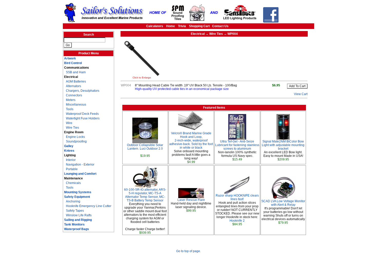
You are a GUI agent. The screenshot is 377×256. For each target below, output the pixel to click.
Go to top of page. (188, 251)
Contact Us (220, 26)
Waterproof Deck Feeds (82, 114)
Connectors (74, 95)
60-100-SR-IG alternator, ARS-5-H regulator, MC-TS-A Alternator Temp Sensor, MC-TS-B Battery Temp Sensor (145, 195)
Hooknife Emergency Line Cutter (88, 206)
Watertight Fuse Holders (83, 118)
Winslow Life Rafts (79, 215)
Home (170, 26)
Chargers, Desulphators (82, 91)
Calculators (154, 26)
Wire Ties (72, 127)
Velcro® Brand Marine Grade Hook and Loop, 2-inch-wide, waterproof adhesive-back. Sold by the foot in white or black (191, 140)
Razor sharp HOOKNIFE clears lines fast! (237, 197)
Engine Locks (75, 137)
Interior (71, 160)
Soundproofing (76, 141)
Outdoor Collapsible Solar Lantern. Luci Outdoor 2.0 (145, 146)
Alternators (73, 86)
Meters (70, 100)
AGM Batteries (76, 81)
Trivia (182, 26)
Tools (69, 109)
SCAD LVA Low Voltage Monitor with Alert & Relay (283, 203)
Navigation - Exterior (80, 164)
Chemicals (73, 183)
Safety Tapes (75, 210)
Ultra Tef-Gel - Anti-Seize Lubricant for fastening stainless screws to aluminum (237, 145)
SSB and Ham (76, 72)
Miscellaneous (76, 104)
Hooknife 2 (237, 220)
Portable (72, 169)
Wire (69, 123)
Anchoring (73, 201)
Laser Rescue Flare (191, 200)
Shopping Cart (199, 26)
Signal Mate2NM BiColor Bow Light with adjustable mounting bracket (283, 145)
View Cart (300, 94)
